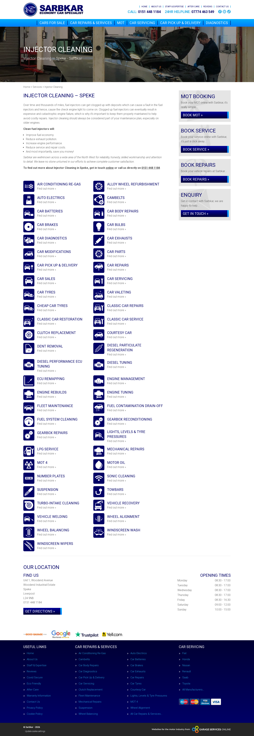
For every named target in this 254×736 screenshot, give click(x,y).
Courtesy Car (138, 689)
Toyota (186, 683)
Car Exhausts (137, 671)
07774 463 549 (189, 12)
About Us (156, 6)
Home (144, 6)
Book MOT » (193, 115)
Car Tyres (136, 683)
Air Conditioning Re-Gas (92, 653)
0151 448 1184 (144, 12)
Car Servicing (142, 23)
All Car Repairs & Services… (146, 714)
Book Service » (196, 149)
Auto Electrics (138, 653)
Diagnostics (217, 23)
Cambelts (84, 659)
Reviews (207, 6)
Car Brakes (136, 665)
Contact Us (222, 6)
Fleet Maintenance (89, 695)
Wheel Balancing (88, 714)
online (110, 167)
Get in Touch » (195, 214)
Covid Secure (35, 677)
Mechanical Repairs (90, 702)
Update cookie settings (35, 731)
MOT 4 (134, 702)
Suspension (85, 708)
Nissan (186, 665)
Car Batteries (138, 659)
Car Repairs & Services (91, 23)
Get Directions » (40, 611)
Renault (186, 671)
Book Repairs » (196, 179)
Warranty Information (39, 695)
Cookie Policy (35, 714)
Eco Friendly (34, 683)
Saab (185, 677)
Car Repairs (137, 677)
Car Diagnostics (88, 671)
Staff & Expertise (174, 6)
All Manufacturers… (193, 689)
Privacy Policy (35, 708)
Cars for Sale (52, 23)
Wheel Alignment (140, 708)
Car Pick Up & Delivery (180, 23)
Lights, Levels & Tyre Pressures (148, 695)
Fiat (184, 653)
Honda (186, 659)
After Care (193, 6)
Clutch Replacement (90, 689)
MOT (120, 23)
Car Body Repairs (89, 665)
